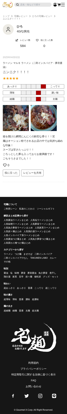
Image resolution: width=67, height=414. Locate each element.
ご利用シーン (10, 208)
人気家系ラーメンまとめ (47, 227)
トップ (6, 16)
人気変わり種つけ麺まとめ (17, 243)
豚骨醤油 (32, 273)
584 (23, 46)
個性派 (37, 276)
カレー (53, 258)
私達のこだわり (27, 208)
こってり (38, 288)
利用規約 (33, 362)
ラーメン (8, 254)
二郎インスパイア (43, 254)
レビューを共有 (32, 172)
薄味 (14, 299)
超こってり (51, 288)
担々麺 (28, 276)
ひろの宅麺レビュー (42, 16)
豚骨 (23, 273)
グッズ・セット (51, 276)
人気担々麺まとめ (13, 231)
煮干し (53, 273)
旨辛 (21, 276)
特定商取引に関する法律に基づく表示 (33, 374)
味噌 (17, 273)
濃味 (27, 299)
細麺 (14, 310)
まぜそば (27, 254)
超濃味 (35, 299)
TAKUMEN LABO (39, 258)
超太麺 (35, 310)
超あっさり (9, 288)
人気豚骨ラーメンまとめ (42, 224)
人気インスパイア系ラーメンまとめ (21, 235)
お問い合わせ (33, 386)
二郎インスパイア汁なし (16, 258)
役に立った (11, 172)
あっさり (21, 288)
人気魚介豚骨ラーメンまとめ (18, 227)
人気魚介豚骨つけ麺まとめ (41, 239)
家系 (14, 276)
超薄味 (7, 299)
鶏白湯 (7, 276)
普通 (30, 288)
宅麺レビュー (21, 16)
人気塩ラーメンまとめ (41, 220)
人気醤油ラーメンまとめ (16, 220)
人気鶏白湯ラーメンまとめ (37, 231)
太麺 (27, 310)
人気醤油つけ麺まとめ (15, 239)
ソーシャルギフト (46, 208)
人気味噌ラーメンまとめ (16, 224)
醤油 (6, 273)
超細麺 (7, 310)
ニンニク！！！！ (16, 72)
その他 (7, 261)
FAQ (33, 380)
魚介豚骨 (43, 273)
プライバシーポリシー (33, 368)
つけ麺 (18, 254)
